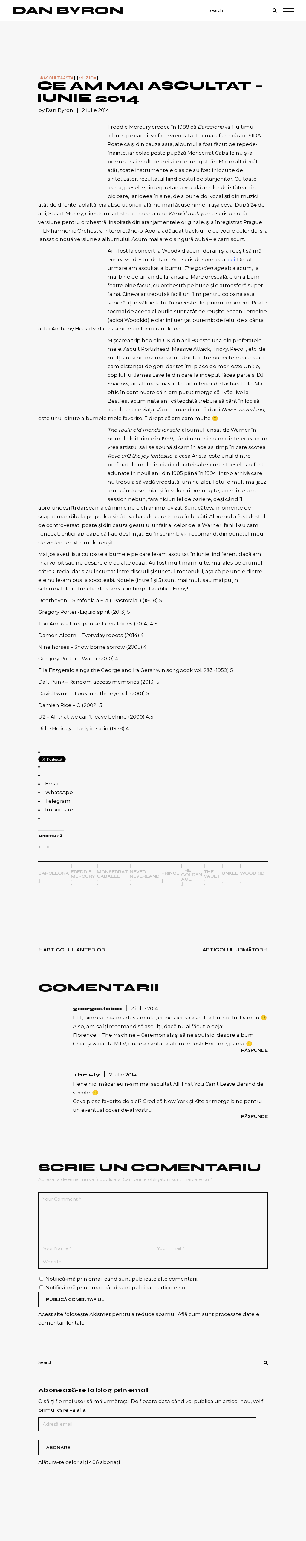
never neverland (145, 874)
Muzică (88, 78)
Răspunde (254, 1050)
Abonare (58, 1447)
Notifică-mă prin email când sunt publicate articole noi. (116, 1288)
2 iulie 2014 (95, 110)
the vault (212, 874)
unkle (230, 873)
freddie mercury (83, 874)
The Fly (86, 1075)
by (55, 110)
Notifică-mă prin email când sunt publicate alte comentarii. (121, 1279)
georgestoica (97, 1008)
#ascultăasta (57, 78)
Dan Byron (68, 10)
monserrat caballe (112, 874)
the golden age (191, 875)
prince (170, 873)
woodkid (252, 873)
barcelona (53, 873)
